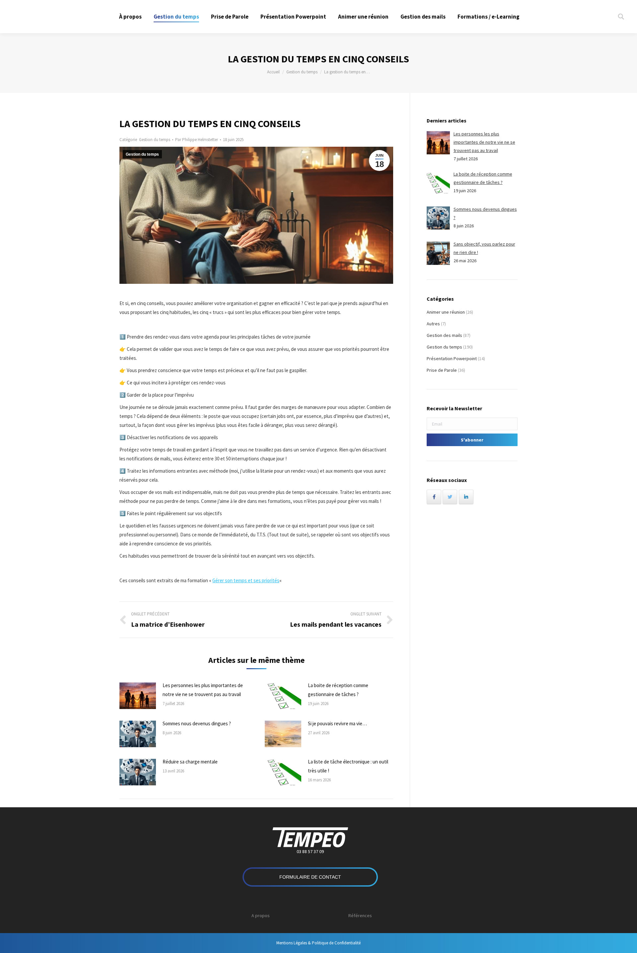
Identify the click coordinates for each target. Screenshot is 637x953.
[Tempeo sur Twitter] (450, 497)
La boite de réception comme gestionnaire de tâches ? (338, 689)
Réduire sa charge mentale (190, 761)
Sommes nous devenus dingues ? (197, 723)
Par (196, 139)
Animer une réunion (446, 312)
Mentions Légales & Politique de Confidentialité (318, 943)
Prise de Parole (442, 370)
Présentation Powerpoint (452, 358)
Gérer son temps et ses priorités (245, 580)
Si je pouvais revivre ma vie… (337, 723)
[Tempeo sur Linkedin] (466, 497)
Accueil (273, 72)
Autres (433, 324)
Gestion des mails (444, 335)
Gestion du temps (302, 72)
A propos (260, 915)
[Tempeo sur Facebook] (434, 497)
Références (360, 915)
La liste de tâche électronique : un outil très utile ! (348, 766)
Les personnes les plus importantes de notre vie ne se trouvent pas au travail (203, 689)
